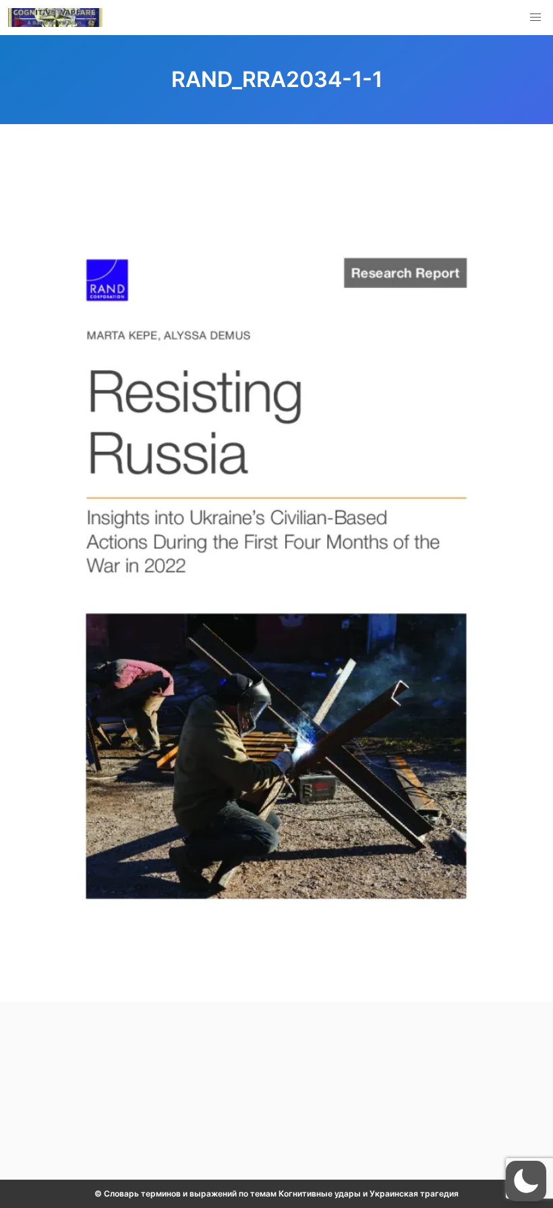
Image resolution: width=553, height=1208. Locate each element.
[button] (535, 17)
